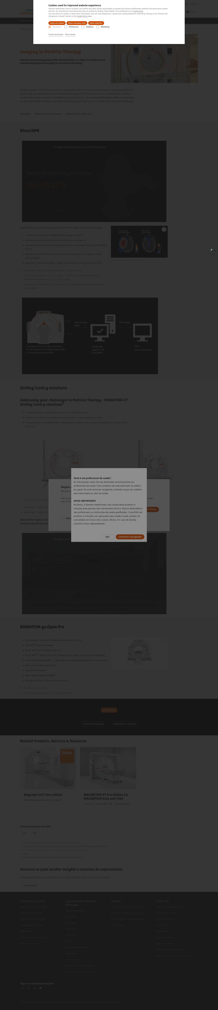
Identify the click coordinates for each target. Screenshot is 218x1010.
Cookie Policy (138, 11)
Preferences (73, 27)
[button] (213, 252)
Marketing (105, 27)
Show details (70, 34)
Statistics (89, 27)
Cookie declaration (55, 34)
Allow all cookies (57, 23)
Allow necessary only (77, 23)
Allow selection (96, 23)
